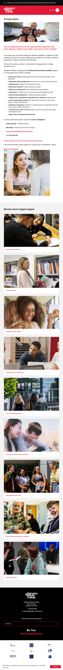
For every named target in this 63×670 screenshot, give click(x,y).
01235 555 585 (32, 609)
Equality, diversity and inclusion (15, 372)
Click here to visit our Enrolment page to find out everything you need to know (35, 2)
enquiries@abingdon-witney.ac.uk (32, 611)
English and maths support (13, 331)
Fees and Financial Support (13, 413)
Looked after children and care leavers (17, 454)
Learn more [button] (5, 667)
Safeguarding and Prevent (13, 495)
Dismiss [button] (55, 666)
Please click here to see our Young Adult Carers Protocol (23, 140)
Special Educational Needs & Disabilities (17, 536)
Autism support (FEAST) (13, 249)
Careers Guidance (11, 290)
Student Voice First (11, 577)
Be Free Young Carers (11, 149)
